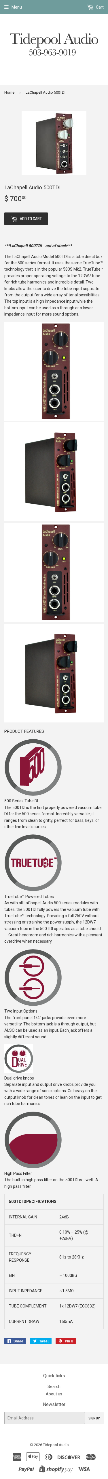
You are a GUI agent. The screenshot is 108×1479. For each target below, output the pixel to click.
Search (54, 1386)
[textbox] (54, 922)
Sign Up (94, 1418)
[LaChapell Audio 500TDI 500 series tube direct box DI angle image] (54, 519)
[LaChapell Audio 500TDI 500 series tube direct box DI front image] (54, 419)
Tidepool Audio (56, 1445)
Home (9, 92)
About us (54, 1394)
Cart (99, 7)
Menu (17, 7)
